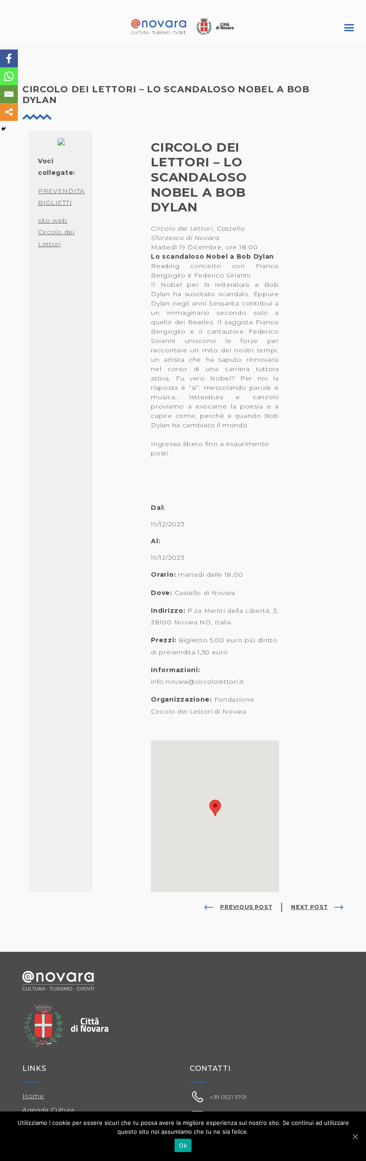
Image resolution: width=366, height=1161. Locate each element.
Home (33, 1096)
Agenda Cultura (48, 1110)
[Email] (9, 94)
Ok (183, 1145)
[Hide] (3, 128)
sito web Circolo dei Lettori (56, 232)
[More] (9, 112)
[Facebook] (9, 58)
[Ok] (354, 1136)
